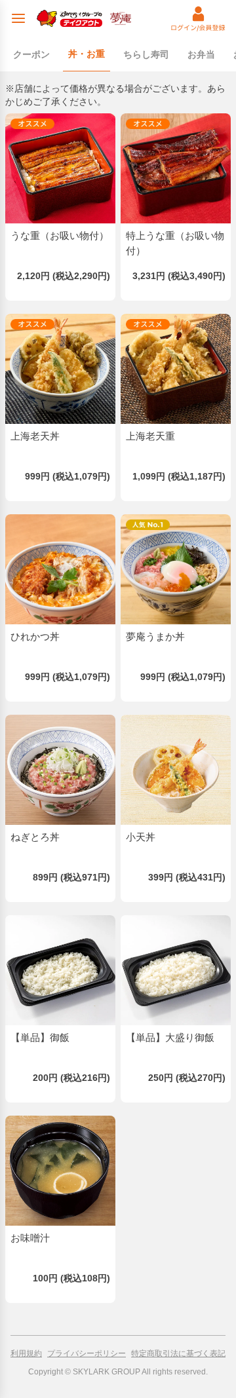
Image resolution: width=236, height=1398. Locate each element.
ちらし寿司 (146, 54)
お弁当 (201, 54)
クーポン (31, 54)
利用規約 (26, 1353)
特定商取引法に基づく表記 (178, 1353)
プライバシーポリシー (86, 1353)
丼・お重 (86, 53)
